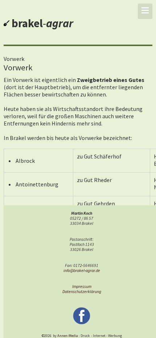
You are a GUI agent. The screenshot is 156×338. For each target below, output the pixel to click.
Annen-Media (67, 335)
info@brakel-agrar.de (81, 270)
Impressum (81, 286)
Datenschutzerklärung (81, 291)
